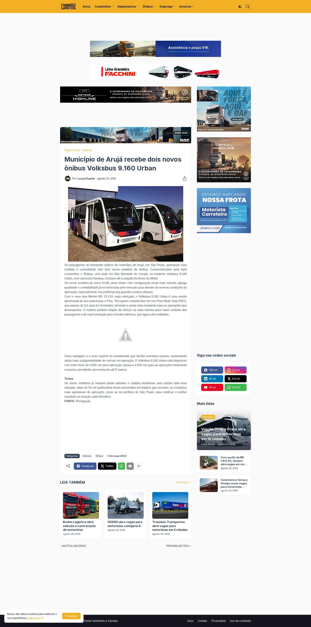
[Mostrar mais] (138, 466)
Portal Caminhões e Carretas (101, 620)
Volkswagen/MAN (117, 456)
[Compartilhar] (183, 178)
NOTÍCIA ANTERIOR (74, 545)
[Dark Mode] (240, 6)
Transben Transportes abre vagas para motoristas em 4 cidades (170, 526)
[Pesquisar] (247, 6)
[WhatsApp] (121, 466)
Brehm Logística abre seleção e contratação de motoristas (79, 526)
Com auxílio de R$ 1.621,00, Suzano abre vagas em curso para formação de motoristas (234, 461)
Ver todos (182, 482)
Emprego (166, 6)
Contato (202, 620)
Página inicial (72, 150)
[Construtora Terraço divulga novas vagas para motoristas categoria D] (209, 485)
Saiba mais (34, 617)
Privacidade (218, 620)
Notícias (87, 150)
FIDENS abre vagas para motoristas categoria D (125, 524)
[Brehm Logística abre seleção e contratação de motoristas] (81, 505)
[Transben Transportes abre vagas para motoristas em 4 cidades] (170, 505)
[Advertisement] (155, 27)
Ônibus (148, 6)
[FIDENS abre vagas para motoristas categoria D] (126, 505)
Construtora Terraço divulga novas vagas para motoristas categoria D (234, 483)
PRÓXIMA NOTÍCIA (177, 545)
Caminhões (103, 6)
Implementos (127, 6)
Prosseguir (71, 615)
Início (86, 6)
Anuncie (185, 6)
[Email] (130, 466)
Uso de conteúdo (240, 620)
